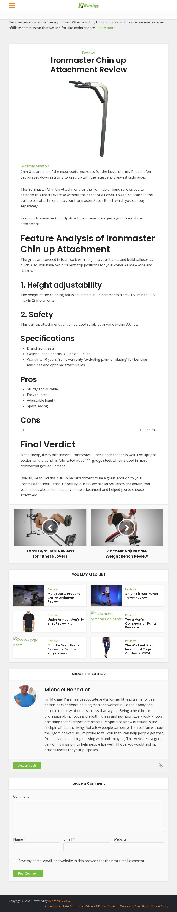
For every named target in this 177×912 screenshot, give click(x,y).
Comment (21, 796)
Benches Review (59, 901)
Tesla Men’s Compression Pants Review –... (140, 623)
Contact (113, 906)
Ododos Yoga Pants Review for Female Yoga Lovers (63, 649)
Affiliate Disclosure (71, 906)
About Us (51, 906)
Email (69, 839)
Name (19, 839)
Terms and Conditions (134, 906)
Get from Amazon (35, 166)
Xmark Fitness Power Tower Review (141, 596)
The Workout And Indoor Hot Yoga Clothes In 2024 (138, 649)
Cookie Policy (159, 906)
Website (120, 839)
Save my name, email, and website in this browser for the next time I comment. (81, 860)
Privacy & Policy (95, 906)
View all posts (27, 765)
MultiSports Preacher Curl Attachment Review (65, 598)
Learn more (105, 27)
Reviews (88, 52)
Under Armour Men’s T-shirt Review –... (66, 621)
